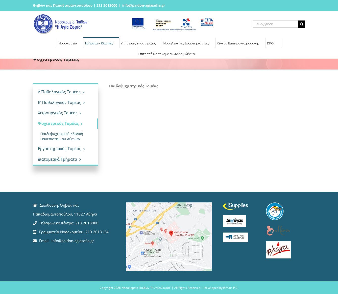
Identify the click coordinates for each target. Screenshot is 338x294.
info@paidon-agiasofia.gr (143, 5)
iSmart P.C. (230, 288)
